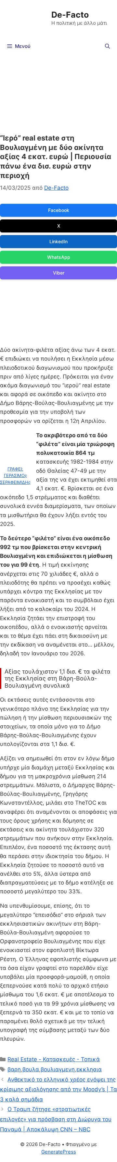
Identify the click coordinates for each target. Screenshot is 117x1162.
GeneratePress (58, 1152)
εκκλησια (89, 1069)
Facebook (58, 210)
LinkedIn (58, 241)
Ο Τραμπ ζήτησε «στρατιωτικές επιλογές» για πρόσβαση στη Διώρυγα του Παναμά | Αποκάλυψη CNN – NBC (55, 1119)
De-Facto (70, 15)
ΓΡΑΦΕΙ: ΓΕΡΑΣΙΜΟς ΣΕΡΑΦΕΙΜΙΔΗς (15, 475)
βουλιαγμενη (58, 1069)
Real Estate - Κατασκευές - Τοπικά (53, 1059)
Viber (58, 273)
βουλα (30, 1069)
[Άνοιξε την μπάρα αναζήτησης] (107, 46)
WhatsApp (58, 257)
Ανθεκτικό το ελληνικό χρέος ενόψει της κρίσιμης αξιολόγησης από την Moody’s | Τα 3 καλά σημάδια (58, 1089)
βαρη (14, 1069)
